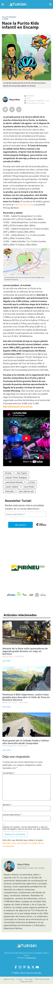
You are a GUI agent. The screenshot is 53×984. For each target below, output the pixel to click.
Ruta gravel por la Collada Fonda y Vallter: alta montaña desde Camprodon (25, 742)
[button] (50, 4)
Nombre (7, 805)
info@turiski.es (31, 958)
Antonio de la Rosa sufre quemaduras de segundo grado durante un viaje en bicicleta (25, 651)
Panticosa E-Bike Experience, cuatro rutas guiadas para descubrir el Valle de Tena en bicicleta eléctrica (26, 697)
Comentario (8, 773)
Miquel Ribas (14, 99)
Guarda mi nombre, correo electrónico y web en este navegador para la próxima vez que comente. (26, 828)
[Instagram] (20, 967)
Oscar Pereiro (29, 487)
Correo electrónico (12, 815)
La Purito (31, 482)
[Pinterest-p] (24, 967)
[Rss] (28, 967)
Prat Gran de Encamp (24, 204)
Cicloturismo (9, 17)
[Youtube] (37, 967)
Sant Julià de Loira (26, 491)
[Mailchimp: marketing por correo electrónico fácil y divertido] (41, 526)
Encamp (8, 473)
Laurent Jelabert (11, 487)
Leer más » (6, 661)
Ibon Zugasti (22, 473)
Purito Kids (9, 491)
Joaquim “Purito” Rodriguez (16, 477)
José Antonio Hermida (14, 482)
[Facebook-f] (15, 967)
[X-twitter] (33, 967)
